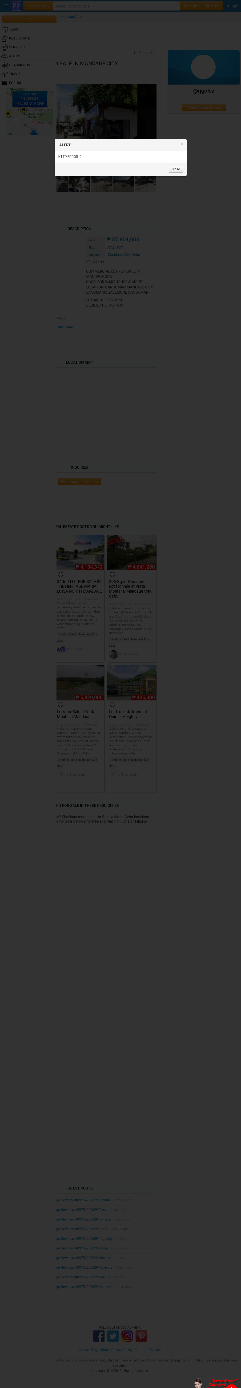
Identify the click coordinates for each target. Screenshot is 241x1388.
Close (176, 169)
